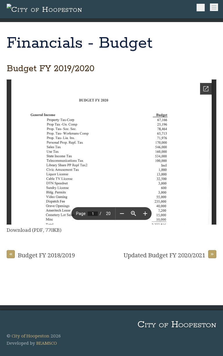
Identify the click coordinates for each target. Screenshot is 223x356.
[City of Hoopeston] (44, 10)
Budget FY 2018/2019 (42, 254)
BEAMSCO (46, 343)
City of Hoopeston (30, 336)
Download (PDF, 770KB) (34, 230)
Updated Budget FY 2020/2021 (169, 254)
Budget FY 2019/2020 (51, 68)
